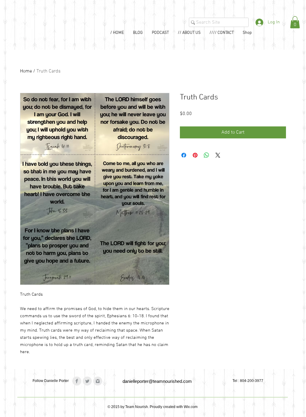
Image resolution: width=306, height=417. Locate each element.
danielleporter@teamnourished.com (157, 381)
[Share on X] (217, 155)
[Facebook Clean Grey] (76, 381)
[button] (295, 22)
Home (26, 71)
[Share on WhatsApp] (206, 155)
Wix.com (191, 407)
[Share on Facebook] (183, 155)
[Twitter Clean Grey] (87, 381)
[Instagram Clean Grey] (97, 381)
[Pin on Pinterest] (195, 155)
